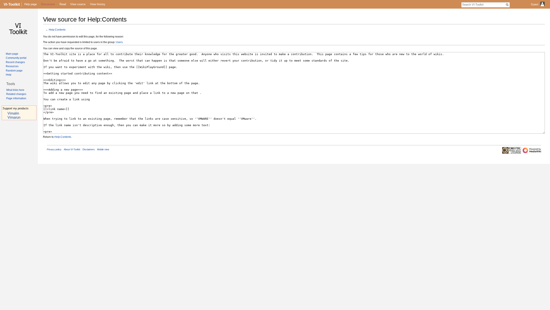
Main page (12, 53)
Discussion (48, 4)
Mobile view (103, 149)
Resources (12, 66)
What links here (15, 89)
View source (78, 4)
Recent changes (15, 62)
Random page (14, 70)
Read (63, 4)
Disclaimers (88, 149)
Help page (30, 4)
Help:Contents (57, 29)
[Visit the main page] (19, 29)
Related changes (16, 94)
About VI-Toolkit (72, 149)
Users (119, 42)
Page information (16, 98)
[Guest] (538, 7)
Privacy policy (54, 149)
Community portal (16, 57)
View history (97, 4)
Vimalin (13, 113)
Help (8, 74)
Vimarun (14, 117)
